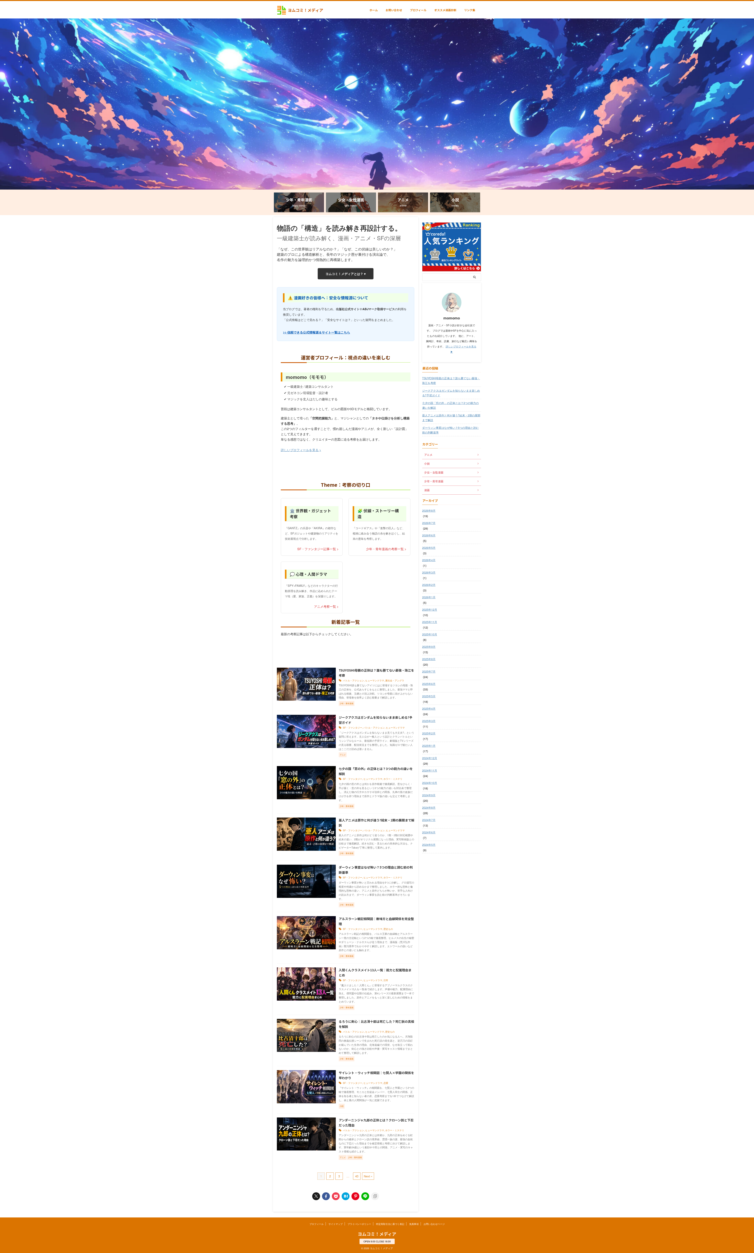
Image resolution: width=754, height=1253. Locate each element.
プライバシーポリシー (359, 1224)
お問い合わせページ (434, 1224)
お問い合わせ (394, 10)
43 (356, 1176)
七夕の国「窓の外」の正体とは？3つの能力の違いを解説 (450, 405)
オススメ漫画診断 (445, 10)
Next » (368, 1176)
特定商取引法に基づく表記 (390, 1224)
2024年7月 (429, 820)
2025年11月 (429, 622)
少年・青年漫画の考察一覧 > (386, 549)
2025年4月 (429, 708)
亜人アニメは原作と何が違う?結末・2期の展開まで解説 (451, 417)
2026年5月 (429, 548)
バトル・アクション (353, 680)
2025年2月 (429, 733)
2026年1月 (429, 597)
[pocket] (336, 1196)
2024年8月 (429, 807)
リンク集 (469, 10)
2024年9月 (429, 795)
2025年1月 (429, 746)
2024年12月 (429, 758)
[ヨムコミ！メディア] (346, 1196)
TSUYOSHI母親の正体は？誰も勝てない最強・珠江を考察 (451, 380)
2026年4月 (429, 560)
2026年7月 (429, 523)
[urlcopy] (375, 1196)
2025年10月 (429, 634)
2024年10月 (429, 783)
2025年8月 (429, 659)
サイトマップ (336, 1224)
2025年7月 (429, 671)
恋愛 (385, 1082)
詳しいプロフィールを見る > (301, 450)
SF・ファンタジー (352, 727)
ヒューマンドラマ (374, 680)
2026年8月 (429, 510)
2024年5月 (429, 845)
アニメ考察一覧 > (326, 606)
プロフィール (418, 10)
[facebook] (326, 1196)
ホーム (374, 10)
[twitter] (316, 1196)
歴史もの (388, 928)
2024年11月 (429, 770)
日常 (385, 980)
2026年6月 (429, 535)
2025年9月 (429, 647)
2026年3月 (429, 572)
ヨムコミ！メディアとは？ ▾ (346, 273)
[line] (365, 1196)
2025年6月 (429, 684)
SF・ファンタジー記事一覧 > (318, 549)
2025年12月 (429, 609)
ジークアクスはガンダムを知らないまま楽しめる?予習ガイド (451, 393)
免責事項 (414, 1224)
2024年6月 (429, 832)
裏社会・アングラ (394, 680)
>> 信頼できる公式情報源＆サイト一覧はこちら (316, 332)
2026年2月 (429, 585)
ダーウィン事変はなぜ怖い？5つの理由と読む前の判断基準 (450, 430)
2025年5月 (429, 696)
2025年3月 (429, 721)
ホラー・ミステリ (392, 778)
